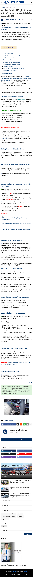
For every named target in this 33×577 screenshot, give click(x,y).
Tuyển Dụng (20, 516)
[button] (2, 2)
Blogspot (13, 571)
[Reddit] (21, 424)
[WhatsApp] (24, 424)
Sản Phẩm (19, 514)
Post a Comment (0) (16, 440)
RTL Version (25, 574)
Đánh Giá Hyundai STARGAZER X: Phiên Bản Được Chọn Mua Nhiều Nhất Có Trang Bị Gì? (20, 495)
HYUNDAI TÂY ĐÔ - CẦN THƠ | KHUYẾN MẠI (20, 488)
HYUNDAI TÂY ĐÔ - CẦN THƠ (18, 430)
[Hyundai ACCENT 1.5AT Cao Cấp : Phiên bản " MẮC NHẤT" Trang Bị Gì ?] (5, 482)
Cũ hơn (29, 443)
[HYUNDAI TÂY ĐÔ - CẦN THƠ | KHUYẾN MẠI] (5, 489)
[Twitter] (17, 424)
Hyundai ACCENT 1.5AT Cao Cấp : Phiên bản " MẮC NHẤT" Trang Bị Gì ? (20, 481)
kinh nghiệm (5, 138)
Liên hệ (18, 574)
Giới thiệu (12, 574)
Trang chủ (3, 7)
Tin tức (13, 516)
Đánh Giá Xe (5, 514)
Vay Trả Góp (5, 519)
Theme (25, 571)
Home (7, 574)
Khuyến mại (12, 514)
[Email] (27, 424)
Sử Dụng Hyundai (11, 7)
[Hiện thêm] (30, 424)
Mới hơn (4, 443)
